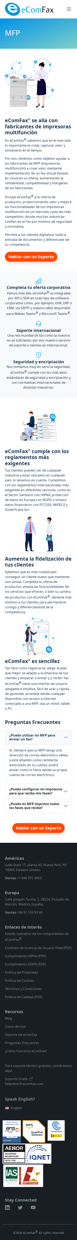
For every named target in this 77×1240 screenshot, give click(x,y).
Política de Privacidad (21, 972)
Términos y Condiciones (23, 989)
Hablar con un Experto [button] (31, 256)
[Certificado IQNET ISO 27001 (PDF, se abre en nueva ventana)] (38, 1153)
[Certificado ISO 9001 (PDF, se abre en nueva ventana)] (23, 1175)
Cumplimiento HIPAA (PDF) (25, 956)
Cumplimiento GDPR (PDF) (25, 964)
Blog (8, 1018)
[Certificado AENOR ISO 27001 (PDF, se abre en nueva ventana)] (14, 1153)
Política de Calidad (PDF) (23, 997)
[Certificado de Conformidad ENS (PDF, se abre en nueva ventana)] (11, 1131)
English (13, 1108)
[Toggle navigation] (69, 9)
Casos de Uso (15, 1026)
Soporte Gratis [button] (16, 1079)
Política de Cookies (19, 980)
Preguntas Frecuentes (22, 1043)
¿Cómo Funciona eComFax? (26, 1051)
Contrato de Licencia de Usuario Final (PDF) (38, 948)
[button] (7, 1208)
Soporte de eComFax (21, 1034)
